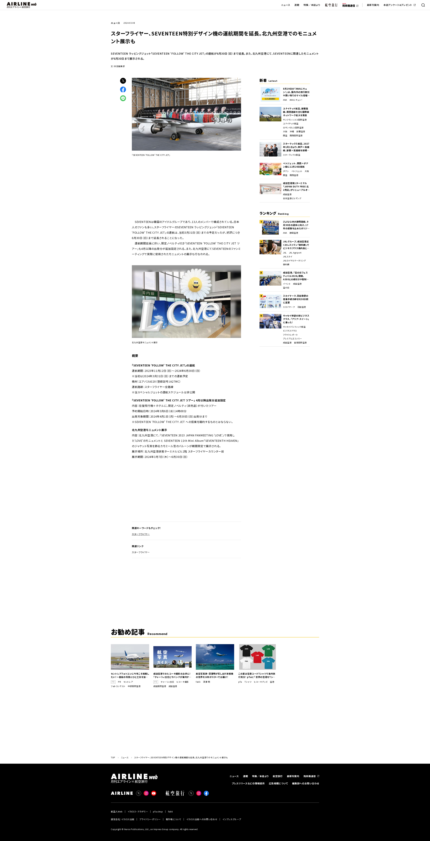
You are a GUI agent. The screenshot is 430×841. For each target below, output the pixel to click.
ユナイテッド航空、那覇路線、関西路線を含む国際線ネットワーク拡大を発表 (296, 112)
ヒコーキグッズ (260, 681)
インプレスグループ (231, 819)
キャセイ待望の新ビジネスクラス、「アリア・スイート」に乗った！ (296, 319)
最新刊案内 (373, 5)
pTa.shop (158, 811)
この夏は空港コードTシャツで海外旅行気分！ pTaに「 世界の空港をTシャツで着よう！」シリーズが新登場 (256, 675)
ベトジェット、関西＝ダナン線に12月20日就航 (295, 165)
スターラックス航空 (291, 154)
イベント (287, 283)
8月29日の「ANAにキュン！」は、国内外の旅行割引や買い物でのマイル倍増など (296, 92)
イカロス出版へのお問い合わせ (201, 819)
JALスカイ (287, 256)
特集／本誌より (312, 5)
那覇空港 (300, 131)
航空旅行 (278, 776)
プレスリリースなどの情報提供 (248, 783)
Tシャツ (248, 681)
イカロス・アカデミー (138, 811)
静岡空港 (294, 232)
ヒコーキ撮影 (183, 681)
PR (119, 681)
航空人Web (117, 811)
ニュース (285, 5)
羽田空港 (301, 307)
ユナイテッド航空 (290, 123)
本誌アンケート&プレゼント (397, 5)
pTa (240, 681)
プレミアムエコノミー (292, 338)
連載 (296, 5)
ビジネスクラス (290, 330)
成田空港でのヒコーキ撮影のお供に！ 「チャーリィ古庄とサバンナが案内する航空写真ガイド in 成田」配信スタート (172, 675)
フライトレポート (290, 334)
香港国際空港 (300, 342)
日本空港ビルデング (292, 198)
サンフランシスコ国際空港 (295, 119)
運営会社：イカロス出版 (122, 819)
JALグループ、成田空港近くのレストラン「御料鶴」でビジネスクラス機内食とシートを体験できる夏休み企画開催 (296, 245)
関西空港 (294, 175)
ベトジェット (296, 171)
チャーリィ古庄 (167, 681)
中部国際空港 (134, 686)
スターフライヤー (141, 534)
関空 (285, 135)
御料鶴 (286, 264)
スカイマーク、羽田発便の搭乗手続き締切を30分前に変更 (295, 299)
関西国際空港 (296, 135)
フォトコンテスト (118, 686)
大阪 (285, 131)
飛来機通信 (310, 776)
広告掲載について (278, 783)
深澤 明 (206, 681)
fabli (198, 681)
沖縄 (292, 131)
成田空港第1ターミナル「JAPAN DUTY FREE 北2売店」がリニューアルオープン (296, 187)
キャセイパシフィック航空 (294, 326)
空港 (272, 681)
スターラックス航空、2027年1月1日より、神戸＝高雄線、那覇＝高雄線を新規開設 (296, 147)
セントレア (128, 681)
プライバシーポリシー (150, 819)
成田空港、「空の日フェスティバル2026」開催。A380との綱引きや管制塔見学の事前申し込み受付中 (296, 276)
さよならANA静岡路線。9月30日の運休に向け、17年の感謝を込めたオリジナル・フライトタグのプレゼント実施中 (296, 225)
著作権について (173, 819)
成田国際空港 (159, 686)
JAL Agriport (295, 252)
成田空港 (287, 194)
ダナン (286, 171)
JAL (285, 252)
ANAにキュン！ (296, 100)
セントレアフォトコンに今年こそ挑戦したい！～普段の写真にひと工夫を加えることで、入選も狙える (130, 675)
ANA (285, 100)
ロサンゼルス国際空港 (293, 127)
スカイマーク (289, 307)
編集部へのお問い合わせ (305, 783)
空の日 (286, 287)
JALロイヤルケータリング (294, 260)
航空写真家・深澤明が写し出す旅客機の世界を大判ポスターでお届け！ (214, 675)
